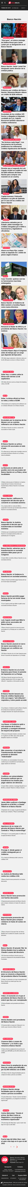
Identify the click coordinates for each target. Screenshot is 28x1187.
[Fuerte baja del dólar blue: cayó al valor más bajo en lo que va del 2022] (14, 1129)
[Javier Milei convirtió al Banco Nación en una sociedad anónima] (14, 564)
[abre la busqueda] (5, 3)
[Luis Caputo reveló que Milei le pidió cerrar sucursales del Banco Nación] (14, 610)
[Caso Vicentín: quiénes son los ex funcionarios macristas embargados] (14, 269)
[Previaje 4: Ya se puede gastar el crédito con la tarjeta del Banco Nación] (14, 840)
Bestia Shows (5, 1171)
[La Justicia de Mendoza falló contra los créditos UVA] (14, 864)
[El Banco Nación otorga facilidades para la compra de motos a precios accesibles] (14, 1079)
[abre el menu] (2, 3)
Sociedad (10, 1169)
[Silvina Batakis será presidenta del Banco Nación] (14, 1010)
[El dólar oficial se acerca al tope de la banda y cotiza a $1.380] (14, 388)
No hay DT (11, 1171)
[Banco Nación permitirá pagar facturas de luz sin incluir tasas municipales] (14, 586)
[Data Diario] (14, 2)
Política (5, 1169)
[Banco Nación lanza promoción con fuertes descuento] (14, 886)
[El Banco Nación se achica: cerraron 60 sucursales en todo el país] (14, 434)
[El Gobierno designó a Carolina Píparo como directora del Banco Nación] (14, 293)
